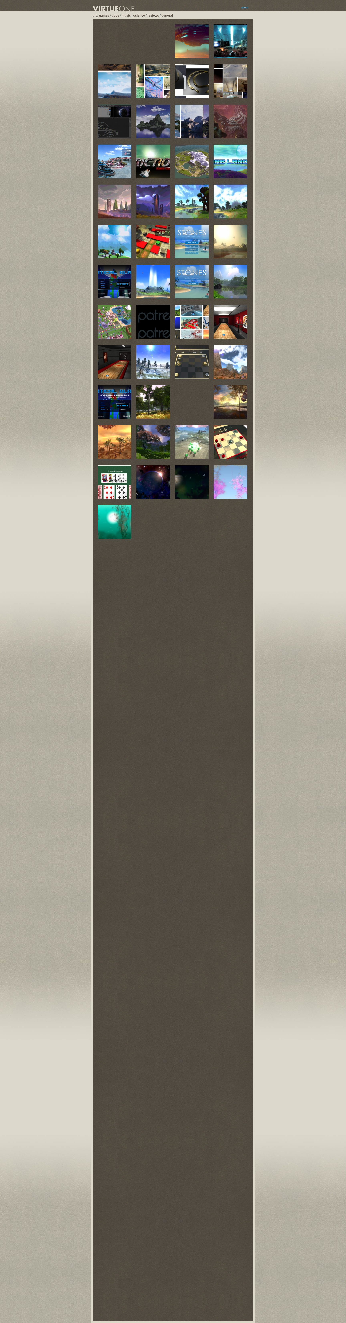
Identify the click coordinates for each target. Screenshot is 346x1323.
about (244, 7)
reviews (153, 15)
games (104, 15)
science (139, 15)
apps (115, 15)
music (126, 15)
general (167, 15)
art (95, 15)
